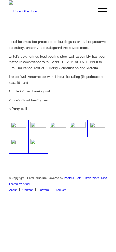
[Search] (87, 11)
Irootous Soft (72, 177)
